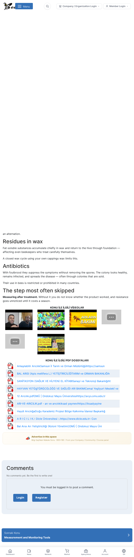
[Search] (47, 6)
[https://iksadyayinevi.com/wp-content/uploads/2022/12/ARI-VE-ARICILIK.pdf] (11, 403)
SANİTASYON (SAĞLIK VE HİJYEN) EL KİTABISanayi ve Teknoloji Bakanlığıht (64, 381)
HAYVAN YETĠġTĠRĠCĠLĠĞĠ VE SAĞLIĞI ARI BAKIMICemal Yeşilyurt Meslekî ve (67, 388)
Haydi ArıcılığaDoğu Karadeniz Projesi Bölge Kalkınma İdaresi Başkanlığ (61, 411)
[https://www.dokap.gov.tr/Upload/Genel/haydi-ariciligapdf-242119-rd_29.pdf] (11, 411)
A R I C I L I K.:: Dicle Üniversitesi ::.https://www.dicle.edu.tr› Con (57, 418)
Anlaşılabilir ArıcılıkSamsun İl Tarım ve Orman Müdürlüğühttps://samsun (61, 366)
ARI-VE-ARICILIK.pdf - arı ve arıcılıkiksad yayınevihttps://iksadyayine (59, 403)
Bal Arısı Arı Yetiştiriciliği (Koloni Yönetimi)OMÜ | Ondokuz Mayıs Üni (59, 426)
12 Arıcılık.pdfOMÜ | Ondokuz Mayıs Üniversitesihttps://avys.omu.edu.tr (61, 396)
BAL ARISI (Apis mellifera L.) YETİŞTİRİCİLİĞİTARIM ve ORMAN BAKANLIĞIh (63, 373)
